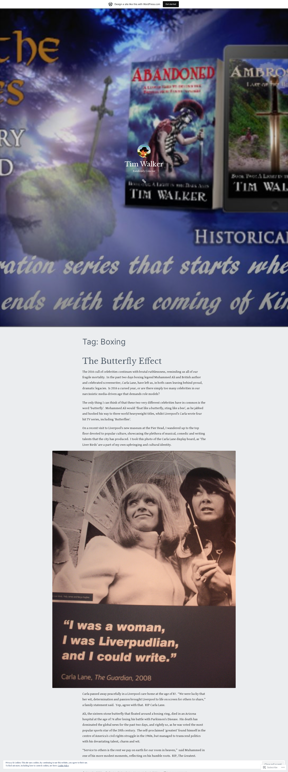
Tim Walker (144, 164)
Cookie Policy (63, 766)
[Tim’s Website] (144, 180)
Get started (171, 4)
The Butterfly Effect (122, 361)
